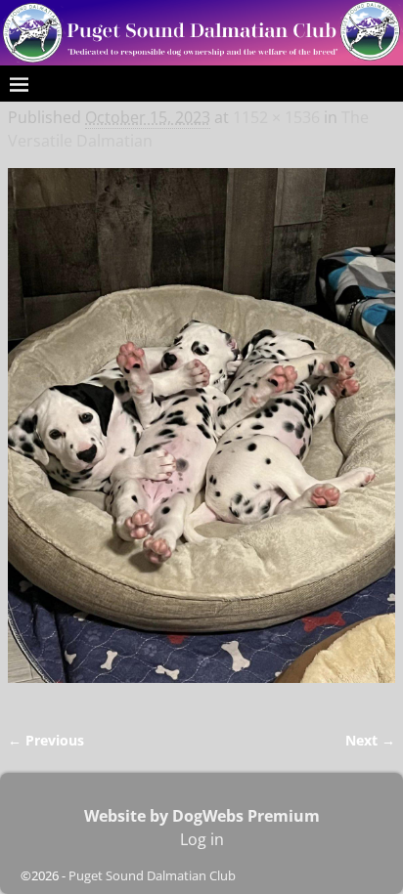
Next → (370, 740)
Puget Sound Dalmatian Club (152, 875)
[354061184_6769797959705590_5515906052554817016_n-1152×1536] (201, 437)
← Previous (46, 740)
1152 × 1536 (276, 117)
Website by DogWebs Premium (202, 816)
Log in (202, 839)
